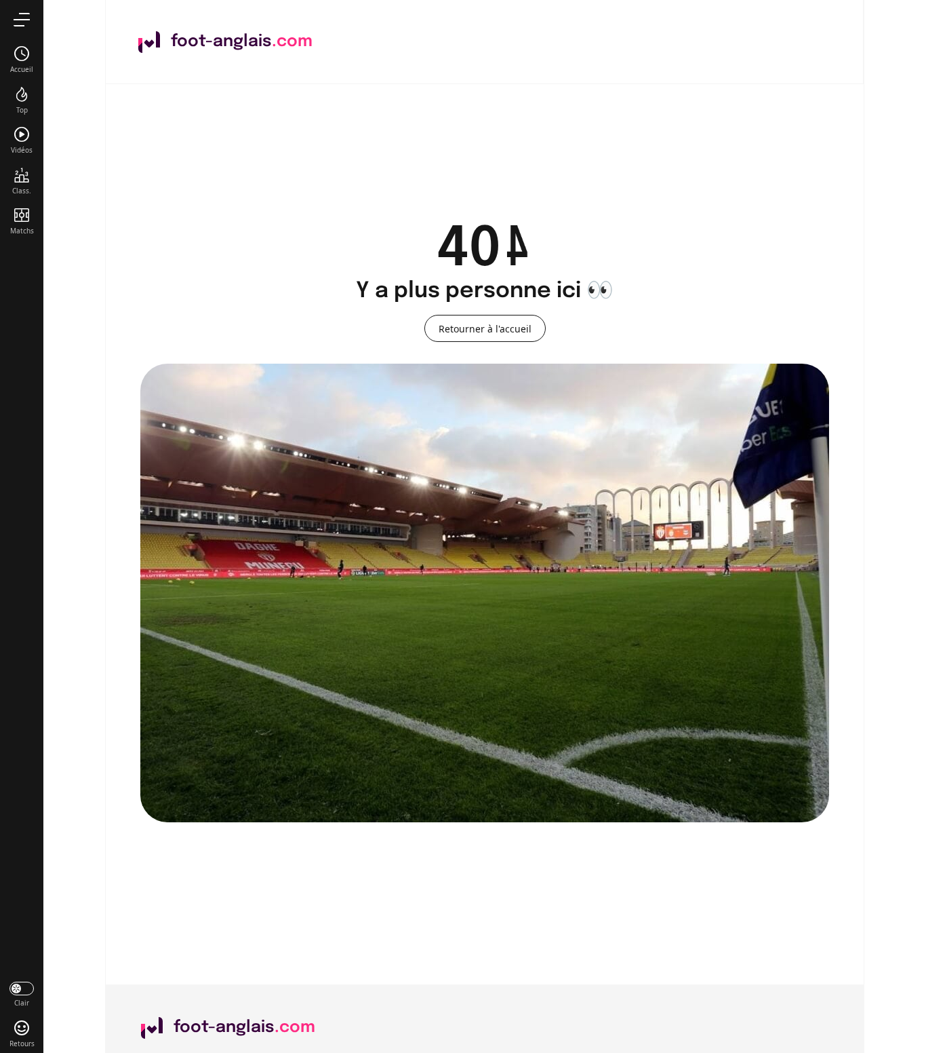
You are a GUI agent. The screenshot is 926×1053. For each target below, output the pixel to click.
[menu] (21, 19)
